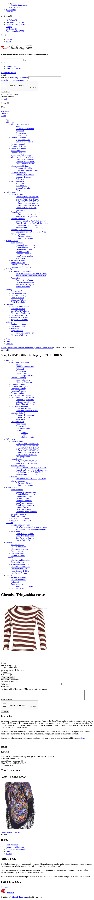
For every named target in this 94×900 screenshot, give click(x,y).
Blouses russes (21, 133)
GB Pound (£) (11, 29)
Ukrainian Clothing (18, 137)
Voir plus (20, 210)
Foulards (24, 435)
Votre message (6, 699)
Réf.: (3, 665)
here (83, 738)
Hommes (9, 304)
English (9, 39)
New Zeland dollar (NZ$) (16, 22)
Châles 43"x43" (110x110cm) (27, 205)
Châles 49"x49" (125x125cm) (27, 203)
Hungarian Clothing (18, 148)
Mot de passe (6, 77)
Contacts (9, 12)
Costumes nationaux (18, 153)
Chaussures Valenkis (24, 168)
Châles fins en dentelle (24, 238)
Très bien (18, 689)
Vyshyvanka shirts (23, 140)
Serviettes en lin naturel (20, 265)
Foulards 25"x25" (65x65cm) (27, 216)
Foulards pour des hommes (21, 230)
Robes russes (21, 183)
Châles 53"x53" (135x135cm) (27, 201)
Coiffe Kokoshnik (18, 302)
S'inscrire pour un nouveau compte (14, 80)
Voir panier (5, 111)
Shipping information (19, 5)
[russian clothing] (16, 50)
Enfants (9, 322)
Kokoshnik (20, 131)
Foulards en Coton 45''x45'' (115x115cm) (31, 223)
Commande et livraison (15, 847)
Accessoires (15, 278)
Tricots (18, 190)
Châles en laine (17, 194)
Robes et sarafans (17, 291)
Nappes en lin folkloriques (21, 267)
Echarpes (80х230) (23, 457)
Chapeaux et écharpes (19, 295)
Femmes (9, 289)
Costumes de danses (23, 177)
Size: (3, 670)
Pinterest (10, 893)
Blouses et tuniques (18, 293)
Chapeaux (24, 433)
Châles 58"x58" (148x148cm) (27, 197)
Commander (6, 113)
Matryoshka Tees (27, 375)
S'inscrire (12, 73)
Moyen (28, 689)
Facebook (5, 887)
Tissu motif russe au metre (26, 245)
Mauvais (44, 689)
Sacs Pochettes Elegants (25, 284)
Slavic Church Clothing (25, 164)
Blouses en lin (21, 186)
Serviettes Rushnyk (18, 260)
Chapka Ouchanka (23, 188)
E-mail (3, 75)
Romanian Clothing (18, 151)
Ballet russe (20, 179)
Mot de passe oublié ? (19, 77)
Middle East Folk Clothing (21, 155)
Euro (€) (9, 27)
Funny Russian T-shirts (20, 317)
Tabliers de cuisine (18, 263)
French (8, 41)
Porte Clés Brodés (23, 287)
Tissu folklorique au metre (26, 247)
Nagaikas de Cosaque (19, 320)
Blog (8, 341)
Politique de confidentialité (16, 849)
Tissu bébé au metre (23, 507)
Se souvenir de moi (10, 94)
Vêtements (10, 122)
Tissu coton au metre (24, 254)
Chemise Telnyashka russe (23, 594)
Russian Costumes (18, 309)
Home (3, 116)
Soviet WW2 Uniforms (20, 311)
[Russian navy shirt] (25, 661)
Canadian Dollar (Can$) (15, 24)
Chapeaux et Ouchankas (20, 313)
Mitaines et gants (27, 437)
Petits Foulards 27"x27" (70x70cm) (29, 227)
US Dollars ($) (11, 20)
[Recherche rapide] (25, 60)
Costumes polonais (18, 144)
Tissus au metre (17, 243)
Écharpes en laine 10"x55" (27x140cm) (31, 232)
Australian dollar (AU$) (15, 31)
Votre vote (5, 686)
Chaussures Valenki (18, 300)
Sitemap (9, 854)
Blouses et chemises (18, 326)
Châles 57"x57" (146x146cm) (27, 199)
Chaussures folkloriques (20, 166)
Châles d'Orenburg (18, 234)
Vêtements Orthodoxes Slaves (22, 157)
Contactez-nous (12, 845)
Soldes (8, 339)
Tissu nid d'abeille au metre (26, 512)
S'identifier (5, 73)
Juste (35, 689)
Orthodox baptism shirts (25, 159)
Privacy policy (16, 7)
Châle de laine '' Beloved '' (11, 832)
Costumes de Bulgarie (19, 146)
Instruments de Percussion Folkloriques (31, 276)
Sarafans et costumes (19, 324)
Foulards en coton (18, 219)
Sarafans (19, 126)
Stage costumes (17, 331)
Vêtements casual (17, 181)
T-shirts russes (21, 135)
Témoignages (11, 10)
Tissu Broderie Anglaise (25, 505)
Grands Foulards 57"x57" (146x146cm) (31, 221)
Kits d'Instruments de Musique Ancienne (31, 274)
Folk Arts (9, 269)
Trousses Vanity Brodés (25, 280)
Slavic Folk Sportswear (25, 333)
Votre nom (5, 684)
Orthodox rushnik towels (25, 162)
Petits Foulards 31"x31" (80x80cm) (29, 225)
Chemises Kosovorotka (25, 129)
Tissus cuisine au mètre (24, 509)
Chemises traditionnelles (20, 306)
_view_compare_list (13, 68)
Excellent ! (8, 689)
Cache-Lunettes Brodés (25, 282)
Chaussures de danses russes (27, 170)
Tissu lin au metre (22, 252)
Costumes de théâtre (18, 173)
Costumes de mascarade (25, 175)
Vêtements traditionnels (20, 124)
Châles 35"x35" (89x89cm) (26, 208)
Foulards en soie (17, 212)
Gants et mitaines (17, 298)
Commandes (11, 66)
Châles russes (11, 192)
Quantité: (4, 672)
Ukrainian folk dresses (24, 142)
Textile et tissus (12, 241)
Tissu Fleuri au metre (24, 249)
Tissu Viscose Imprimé (24, 256)
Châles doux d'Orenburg (25, 236)
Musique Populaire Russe (20, 271)
